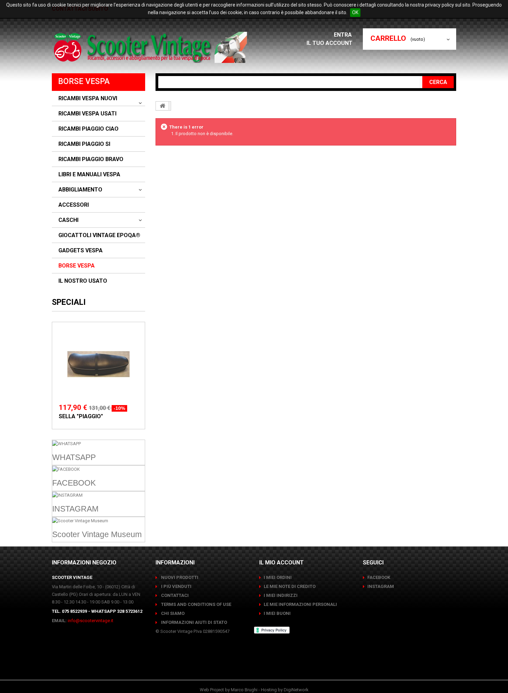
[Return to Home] (162, 106)
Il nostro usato (82, 281)
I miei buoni (277, 613)
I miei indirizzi (281, 595)
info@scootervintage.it (90, 620)
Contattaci (174, 595)
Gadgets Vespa (80, 250)
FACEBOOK (378, 577)
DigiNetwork (296, 689)
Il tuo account (329, 43)
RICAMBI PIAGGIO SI (84, 144)
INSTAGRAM (380, 586)
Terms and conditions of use (195, 604)
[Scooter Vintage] (151, 47)
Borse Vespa (76, 266)
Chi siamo (172, 613)
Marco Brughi (244, 689)
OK (355, 12)
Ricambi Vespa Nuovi (87, 98)
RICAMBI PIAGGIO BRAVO (90, 159)
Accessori (73, 205)
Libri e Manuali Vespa (89, 174)
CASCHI (68, 220)
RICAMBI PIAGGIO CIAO (88, 129)
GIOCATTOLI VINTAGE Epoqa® (99, 235)
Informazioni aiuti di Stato (193, 622)
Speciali (69, 302)
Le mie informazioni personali (300, 604)
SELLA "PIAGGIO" (81, 416)
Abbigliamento (80, 190)
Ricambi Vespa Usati (87, 114)
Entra (343, 34)
